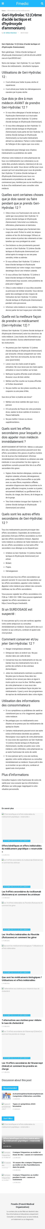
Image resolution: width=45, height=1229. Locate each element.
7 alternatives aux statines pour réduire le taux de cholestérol (21, 1021)
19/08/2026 (6, 940)
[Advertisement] (22, 39)
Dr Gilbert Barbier (10, 33)
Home (4, 11)
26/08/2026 (6, 855)
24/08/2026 (17, 1182)
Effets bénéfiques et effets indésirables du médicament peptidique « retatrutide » (22, 848)
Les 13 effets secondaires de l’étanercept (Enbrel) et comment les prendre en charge (22, 1066)
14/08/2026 (6, 1026)
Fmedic (22, 4)
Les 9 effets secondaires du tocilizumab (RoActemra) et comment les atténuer (21, 893)
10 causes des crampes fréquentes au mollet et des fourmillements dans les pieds (27, 1164)
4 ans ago (17, 1099)
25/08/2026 (17, 1157)
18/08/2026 (6, 983)
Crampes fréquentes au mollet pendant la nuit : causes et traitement (25, 1177)
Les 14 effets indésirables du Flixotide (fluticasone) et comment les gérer (20, 936)
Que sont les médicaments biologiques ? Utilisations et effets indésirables (22, 979)
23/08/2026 (6, 897)
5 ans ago (17, 1109)
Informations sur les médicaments (18, 11)
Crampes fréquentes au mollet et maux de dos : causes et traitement (28, 1153)
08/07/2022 (24, 33)
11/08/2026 (6, 1072)
